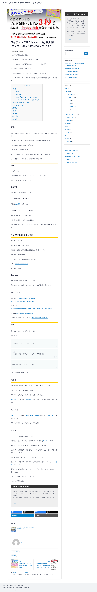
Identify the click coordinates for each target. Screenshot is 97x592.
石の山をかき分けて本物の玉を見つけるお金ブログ (24, 3)
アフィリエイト (15, 551)
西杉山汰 (13, 415)
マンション (46, 441)
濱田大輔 (13, 399)
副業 (66, 126)
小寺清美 (28, 399)
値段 (16, 91)
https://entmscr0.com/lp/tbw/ (40, 317)
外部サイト (16, 108)
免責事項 (67, 159)
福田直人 (50, 415)
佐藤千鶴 (36, 415)
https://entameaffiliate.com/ (27, 298)
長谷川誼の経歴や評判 (71, 71)
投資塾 (67, 129)
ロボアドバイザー (69, 117)
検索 (86, 53)
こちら (14, 503)
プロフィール (69, 153)
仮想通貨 (67, 123)
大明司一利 (29, 415)
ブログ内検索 (69, 50)
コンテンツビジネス (70, 106)
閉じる (28, 85)
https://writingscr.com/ (21, 263)
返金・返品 (18, 105)
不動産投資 (68, 120)
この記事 (17, 204)
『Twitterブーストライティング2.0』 (29, 100)
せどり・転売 (68, 94)
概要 (14, 89)
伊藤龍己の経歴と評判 (71, 74)
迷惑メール (68, 141)
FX (66, 88)
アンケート (68, 100)
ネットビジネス (69, 112)
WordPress (9, 590)
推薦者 (14, 113)
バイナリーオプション (71, 114)
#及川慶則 (13, 555)
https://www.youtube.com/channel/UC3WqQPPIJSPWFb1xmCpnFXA (31, 308)
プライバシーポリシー (71, 162)
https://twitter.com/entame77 (24, 313)
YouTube (67, 91)
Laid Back (18, 590)
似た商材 (15, 116)
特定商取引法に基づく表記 (20, 102)
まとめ (14, 119)
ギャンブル (68, 103)
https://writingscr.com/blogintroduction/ (22, 301)
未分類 (67, 132)
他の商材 (18, 94)
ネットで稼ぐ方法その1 (71, 150)
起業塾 (67, 138)
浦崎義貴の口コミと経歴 (72, 68)
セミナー (67, 109)
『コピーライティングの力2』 (27, 97)
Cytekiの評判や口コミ (71, 77)
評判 (14, 111)
